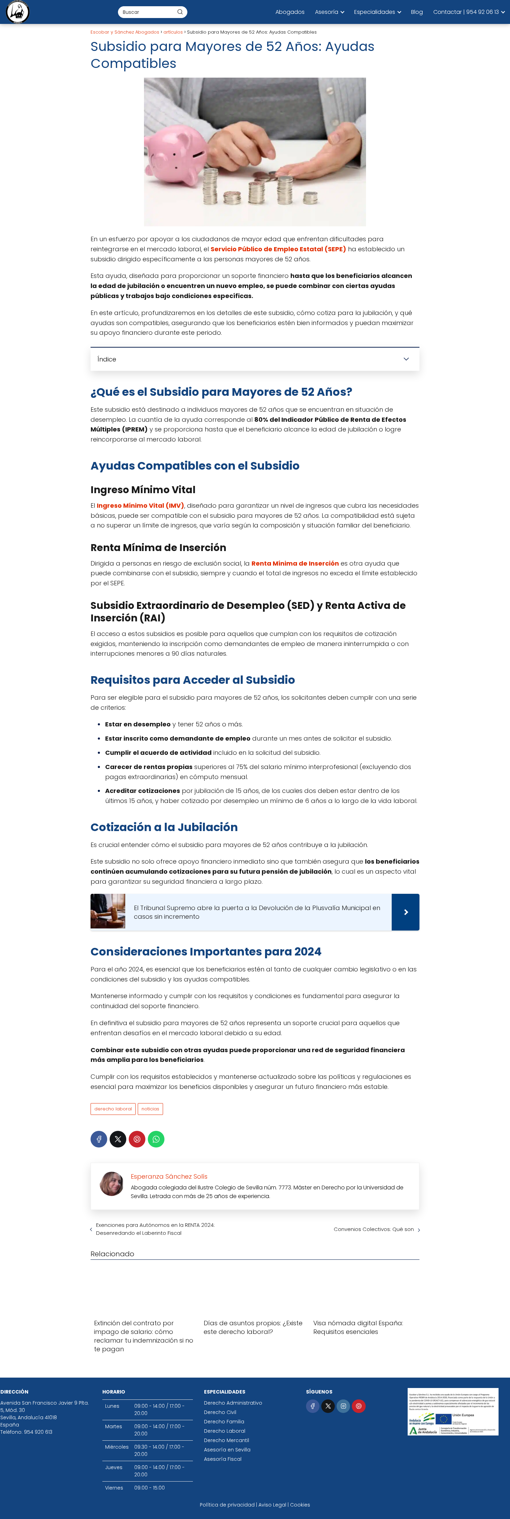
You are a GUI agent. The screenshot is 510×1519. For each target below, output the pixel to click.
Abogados (290, 12)
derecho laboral (113, 1109)
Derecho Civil (220, 1412)
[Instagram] (343, 1406)
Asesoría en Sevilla (227, 1449)
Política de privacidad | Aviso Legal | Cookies (255, 1504)
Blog (417, 12)
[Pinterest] (137, 1139)
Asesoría (326, 12)
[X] (118, 1139)
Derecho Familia (224, 1421)
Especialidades (374, 12)
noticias (150, 1109)
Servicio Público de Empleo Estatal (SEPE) (278, 249)
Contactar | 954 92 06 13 (466, 12)
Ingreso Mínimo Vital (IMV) (140, 505)
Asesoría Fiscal (222, 1459)
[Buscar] (180, 11)
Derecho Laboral (224, 1431)
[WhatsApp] (156, 1139)
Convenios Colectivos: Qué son (374, 1229)
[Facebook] (99, 1139)
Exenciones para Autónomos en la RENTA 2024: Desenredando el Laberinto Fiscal (155, 1229)
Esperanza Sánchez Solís (169, 1176)
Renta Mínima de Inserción (295, 563)
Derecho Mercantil (226, 1440)
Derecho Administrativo (233, 1402)
